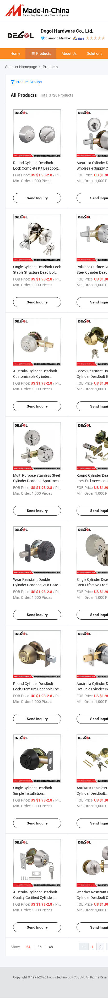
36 (39, 946)
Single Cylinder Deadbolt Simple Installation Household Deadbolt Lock (34, 793)
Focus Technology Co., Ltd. (66, 977)
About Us (69, 53)
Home (15, 53)
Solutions (94, 53)
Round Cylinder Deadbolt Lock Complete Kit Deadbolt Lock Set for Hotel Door (35, 168)
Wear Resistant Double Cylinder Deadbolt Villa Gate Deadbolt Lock (35, 585)
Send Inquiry (37, 198)
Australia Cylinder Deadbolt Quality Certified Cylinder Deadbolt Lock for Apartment (36, 897)
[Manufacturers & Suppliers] (38, 10)
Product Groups (28, 81)
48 (51, 946)
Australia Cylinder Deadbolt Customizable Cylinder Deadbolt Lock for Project (35, 376)
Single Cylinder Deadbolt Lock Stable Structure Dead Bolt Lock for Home (37, 272)
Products (43, 53)
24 (28, 947)
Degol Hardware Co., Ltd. (67, 31)
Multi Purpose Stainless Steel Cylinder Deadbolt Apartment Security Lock (36, 481)
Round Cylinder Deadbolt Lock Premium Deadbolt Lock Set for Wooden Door (37, 689)
